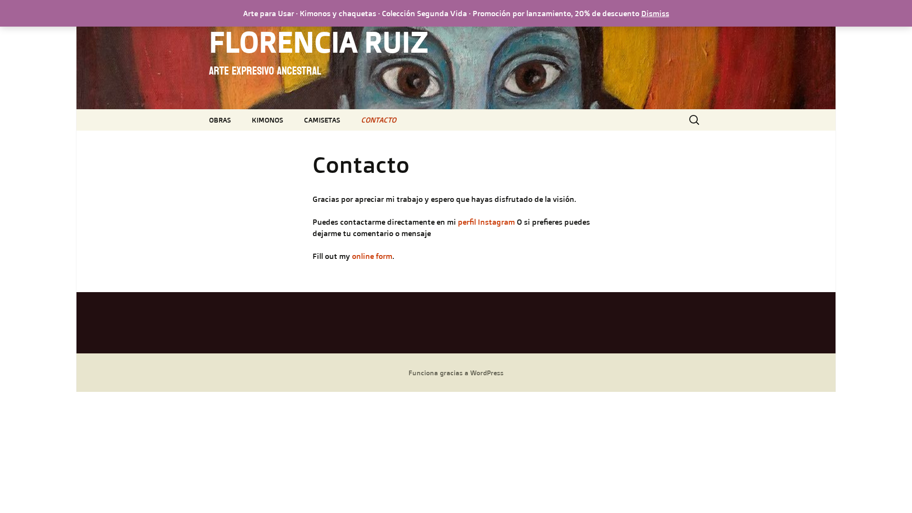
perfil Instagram (487, 222)
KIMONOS (267, 119)
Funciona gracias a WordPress (456, 373)
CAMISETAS (322, 119)
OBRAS (220, 119)
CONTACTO (378, 119)
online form (372, 256)
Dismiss (655, 13)
